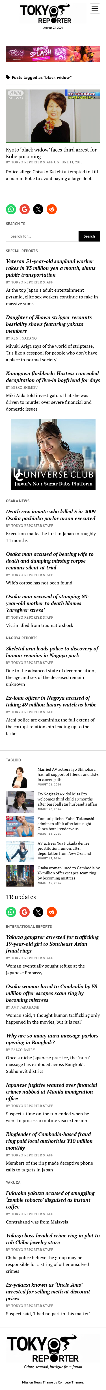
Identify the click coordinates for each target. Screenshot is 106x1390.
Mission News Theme (37, 1382)
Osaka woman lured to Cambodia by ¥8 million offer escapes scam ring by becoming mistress (69, 873)
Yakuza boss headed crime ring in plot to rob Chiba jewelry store (53, 1239)
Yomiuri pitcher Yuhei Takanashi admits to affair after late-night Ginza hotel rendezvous (66, 823)
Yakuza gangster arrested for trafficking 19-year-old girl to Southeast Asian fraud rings (52, 944)
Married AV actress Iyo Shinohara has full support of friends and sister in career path (69, 774)
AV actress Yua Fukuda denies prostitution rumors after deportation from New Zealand (64, 848)
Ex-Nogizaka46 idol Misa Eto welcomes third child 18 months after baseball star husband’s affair (67, 799)
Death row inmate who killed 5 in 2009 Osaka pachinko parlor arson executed (51, 515)
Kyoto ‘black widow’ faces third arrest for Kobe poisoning (51, 153)
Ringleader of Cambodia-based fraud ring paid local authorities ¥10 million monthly (49, 1141)
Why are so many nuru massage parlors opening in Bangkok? (52, 1039)
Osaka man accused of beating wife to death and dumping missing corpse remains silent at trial (50, 560)
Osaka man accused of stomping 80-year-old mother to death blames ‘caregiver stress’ (47, 603)
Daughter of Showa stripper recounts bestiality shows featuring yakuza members (49, 324)
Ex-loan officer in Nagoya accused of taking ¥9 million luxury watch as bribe (51, 701)
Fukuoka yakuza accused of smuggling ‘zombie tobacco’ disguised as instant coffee (50, 1200)
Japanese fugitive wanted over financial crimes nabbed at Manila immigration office (51, 1091)
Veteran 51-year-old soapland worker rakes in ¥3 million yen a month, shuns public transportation (51, 268)
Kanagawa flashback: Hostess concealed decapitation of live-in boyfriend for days (53, 376)
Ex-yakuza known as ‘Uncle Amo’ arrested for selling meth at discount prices (48, 1291)
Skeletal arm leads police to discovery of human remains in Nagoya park (52, 652)
